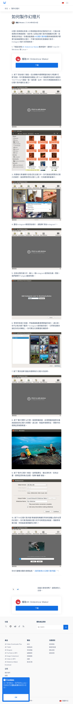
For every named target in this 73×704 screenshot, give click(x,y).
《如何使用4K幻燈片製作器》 (45, 571)
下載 (37, 65)
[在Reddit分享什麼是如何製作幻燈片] (17, 589)
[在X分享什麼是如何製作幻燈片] (13, 589)
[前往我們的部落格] (23, 626)
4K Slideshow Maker (30, 47)
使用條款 (51, 644)
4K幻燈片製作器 (40, 37)
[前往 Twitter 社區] (6, 626)
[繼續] (65, 627)
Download (8, 665)
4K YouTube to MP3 (11, 653)
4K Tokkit (8, 647)
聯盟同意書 (52, 647)
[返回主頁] (5, 3)
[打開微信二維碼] (10, 626)
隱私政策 (51, 650)
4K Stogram (8, 650)
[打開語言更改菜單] (63, 3)
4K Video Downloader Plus (13, 644)
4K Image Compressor (12, 656)
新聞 (6, 675)
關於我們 (7, 672)
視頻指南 (29, 647)
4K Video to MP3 (10, 659)
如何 (28, 644)
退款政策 (51, 653)
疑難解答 (29, 653)
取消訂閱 (29, 662)
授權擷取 (29, 656)
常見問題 (29, 650)
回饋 (28, 659)
